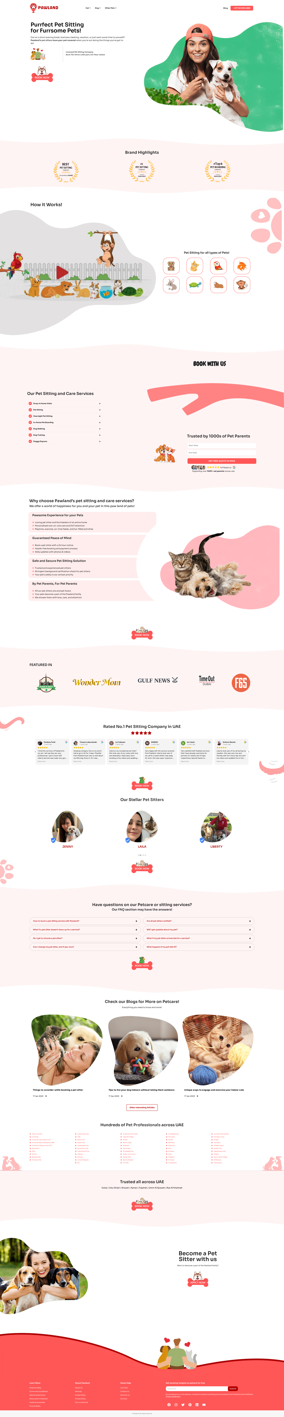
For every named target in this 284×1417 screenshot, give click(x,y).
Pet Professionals (143, 1124)
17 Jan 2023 (39, 1096)
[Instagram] (176, 1405)
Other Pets (110, 8)
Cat (87, 8)
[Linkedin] (197, 1405)
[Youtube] (204, 1405)
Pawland (237, 1394)
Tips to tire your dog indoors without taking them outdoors (142, 1090)
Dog (97, 8)
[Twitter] (183, 1405)
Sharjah (125, 1188)
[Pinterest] (190, 1405)
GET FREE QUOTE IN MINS (222, 461)
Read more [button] (41, 761)
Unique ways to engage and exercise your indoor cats (214, 1090)
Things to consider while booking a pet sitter (58, 1090)
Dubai (105, 1188)
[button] (62, 273)
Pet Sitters (153, 799)
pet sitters (46, 40)
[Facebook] (169, 1405)
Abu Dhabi (114, 1188)
